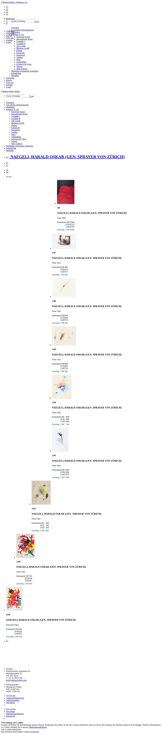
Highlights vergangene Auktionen (24, 71)
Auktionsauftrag (12, 700)
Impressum (10, 716)
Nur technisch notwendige (20, 732)
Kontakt (9, 40)
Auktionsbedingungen (15, 698)
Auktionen (10, 31)
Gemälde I (15, 116)
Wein (18, 60)
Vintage (19, 66)
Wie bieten (10, 703)
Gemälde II (20, 44)
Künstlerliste (16, 73)
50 (7, 172)
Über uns (9, 38)
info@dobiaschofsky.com (16, 680)
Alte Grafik (20, 46)
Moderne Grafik (22, 48)
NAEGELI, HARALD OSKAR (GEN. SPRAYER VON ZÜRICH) (67, 156)
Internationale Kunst (19, 114)
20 (7, 170)
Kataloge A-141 (12, 109)
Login (8, 42)
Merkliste (15, 76)
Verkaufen (10, 33)
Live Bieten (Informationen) (17, 105)
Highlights (10, 107)
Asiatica (19, 57)
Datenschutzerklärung (15, 714)
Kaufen (9, 36)
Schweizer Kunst (18, 112)
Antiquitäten (21, 62)
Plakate (19, 50)
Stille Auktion (21, 69)
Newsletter (10, 711)
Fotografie (20, 53)
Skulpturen (20, 55)
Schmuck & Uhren (23, 64)
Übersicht (10, 103)
